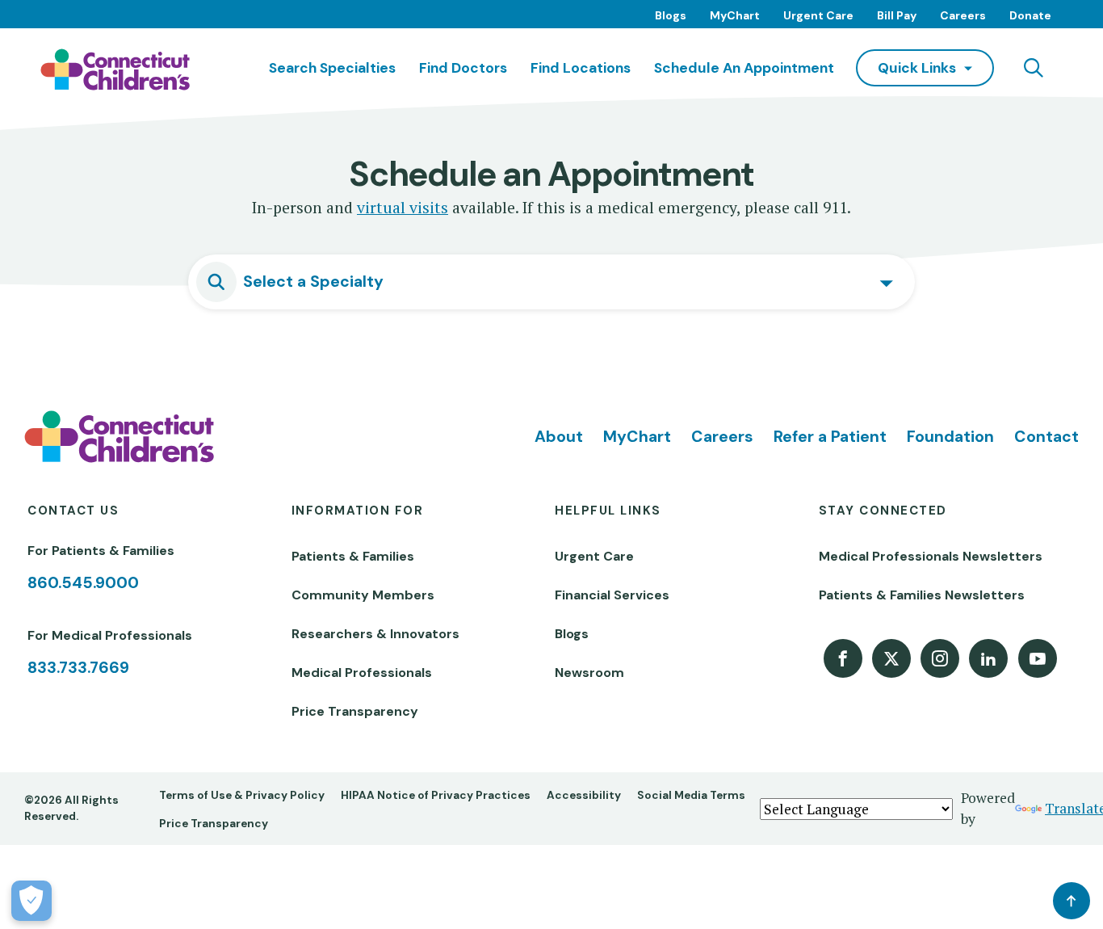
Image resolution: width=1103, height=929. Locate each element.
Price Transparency (354, 711)
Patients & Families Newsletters (922, 594)
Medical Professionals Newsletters (930, 556)
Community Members (362, 594)
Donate (1030, 15)
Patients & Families (352, 556)
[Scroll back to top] (1071, 901)
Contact (1046, 437)
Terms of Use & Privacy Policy (242, 795)
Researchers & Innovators (375, 633)
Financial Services (612, 594)
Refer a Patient (830, 437)
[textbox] (568, 282)
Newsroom (589, 672)
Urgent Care (818, 15)
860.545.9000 (83, 583)
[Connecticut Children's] (115, 69)
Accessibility (584, 795)
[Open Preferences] (31, 901)
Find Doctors (463, 68)
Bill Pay (896, 15)
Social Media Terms (691, 795)
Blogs (670, 15)
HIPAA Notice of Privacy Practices (436, 795)
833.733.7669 (78, 668)
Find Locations (581, 68)
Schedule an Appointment (744, 68)
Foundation (950, 437)
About (559, 437)
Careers (963, 15)
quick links (917, 68)
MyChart (735, 15)
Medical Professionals (361, 672)
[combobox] (551, 281)
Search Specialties (332, 68)
